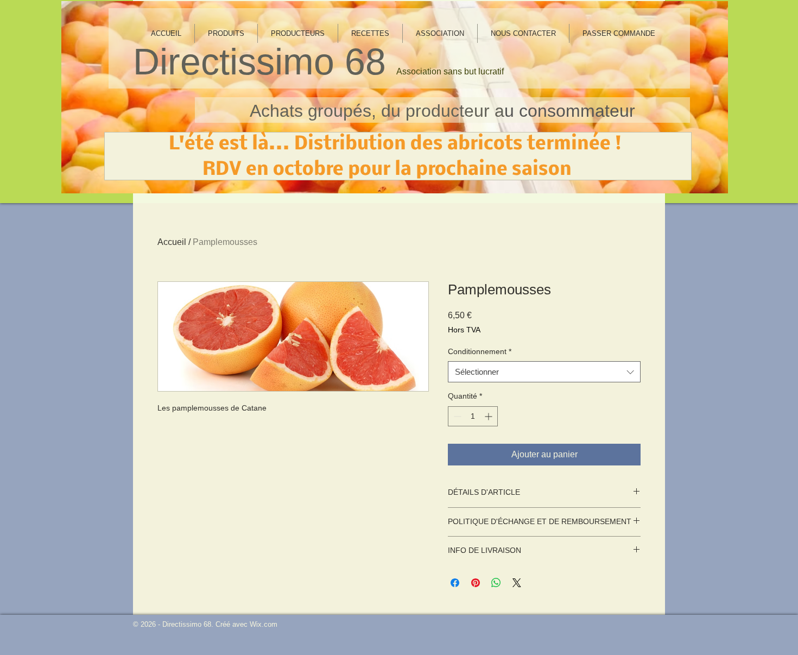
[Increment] (489, 416)
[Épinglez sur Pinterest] (475, 582)
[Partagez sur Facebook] (454, 582)
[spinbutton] (473, 416)
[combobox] (544, 371)
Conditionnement (479, 351)
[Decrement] (456, 416)
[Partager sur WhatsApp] (496, 582)
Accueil (171, 242)
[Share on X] (516, 582)
